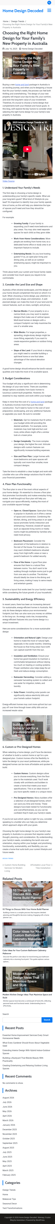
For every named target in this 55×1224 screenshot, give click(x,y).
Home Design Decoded (23, 10)
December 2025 (10, 1129)
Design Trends (8, 858)
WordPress (40, 1220)
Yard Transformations (12, 1208)
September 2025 (10, 1143)
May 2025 (7, 1161)
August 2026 (8, 1098)
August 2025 (8, 1147)
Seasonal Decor (10, 1203)
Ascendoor (20, 1220)
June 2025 (7, 1157)
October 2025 (9, 1138)
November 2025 (10, 1134)
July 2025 (7, 1152)
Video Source (8, 181)
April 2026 (7, 1116)
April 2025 (7, 1166)
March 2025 (8, 1170)
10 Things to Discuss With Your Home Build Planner (26, 909)
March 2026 (8, 1120)
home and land (22, 84)
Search (6, 1014)
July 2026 (7, 1102)
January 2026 (9, 1125)
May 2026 (7, 1111)
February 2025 (9, 1175)
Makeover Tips (9, 1199)
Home (5, 1194)
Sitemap (41, 1217)
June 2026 (7, 1107)
